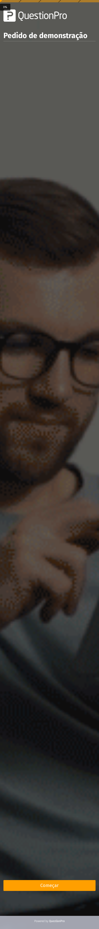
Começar (49, 885)
